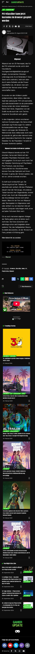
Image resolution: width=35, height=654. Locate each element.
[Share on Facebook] (6, 26)
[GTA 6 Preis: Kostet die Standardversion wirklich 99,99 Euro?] (16, 380)
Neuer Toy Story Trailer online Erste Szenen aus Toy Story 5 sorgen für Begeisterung (16, 434)
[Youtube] (10, 645)
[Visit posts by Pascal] (4, 32)
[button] (3, 2)
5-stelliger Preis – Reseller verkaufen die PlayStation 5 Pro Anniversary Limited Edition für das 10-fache (11, 580)
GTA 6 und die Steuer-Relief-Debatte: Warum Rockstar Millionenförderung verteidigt (14, 473)
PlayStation (10, 9)
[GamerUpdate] (17, 2)
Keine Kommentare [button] (26, 286)
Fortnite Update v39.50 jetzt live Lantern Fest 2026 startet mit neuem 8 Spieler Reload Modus (15, 513)
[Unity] (27, 645)
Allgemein (6, 356)
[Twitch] (21, 645)
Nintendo (13, 356)
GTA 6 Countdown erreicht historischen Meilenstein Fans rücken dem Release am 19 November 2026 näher (16, 553)
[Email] (15, 26)
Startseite (4, 6)
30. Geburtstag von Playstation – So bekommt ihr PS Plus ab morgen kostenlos (11, 605)
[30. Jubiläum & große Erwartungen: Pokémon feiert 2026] (16, 342)
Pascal (9, 31)
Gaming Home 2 (12, 6)
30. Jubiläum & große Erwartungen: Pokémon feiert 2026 (16, 359)
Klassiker (18, 269)
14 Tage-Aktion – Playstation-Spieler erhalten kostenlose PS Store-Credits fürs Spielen (11, 593)
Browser (12, 269)
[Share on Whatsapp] (12, 26)
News (23, 269)
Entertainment (14, 431)
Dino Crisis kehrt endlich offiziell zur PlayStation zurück (12, 568)
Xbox (23, 393)
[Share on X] (9, 26)
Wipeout (8, 257)
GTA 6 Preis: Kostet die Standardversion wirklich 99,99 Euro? (15, 397)
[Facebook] (4, 645)
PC (3, 9)
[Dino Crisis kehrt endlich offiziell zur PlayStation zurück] (28, 569)
